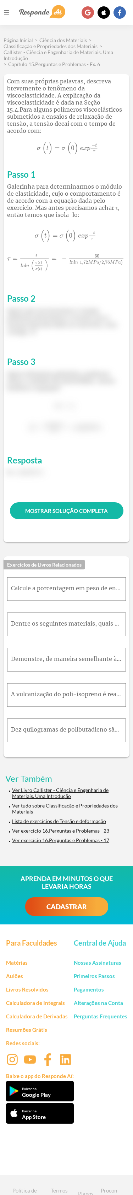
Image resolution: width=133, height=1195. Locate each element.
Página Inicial (18, 40)
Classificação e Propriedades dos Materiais (51, 46)
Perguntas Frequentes (100, 1016)
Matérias (17, 962)
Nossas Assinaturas (97, 962)
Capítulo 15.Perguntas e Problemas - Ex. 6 (54, 64)
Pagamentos (89, 989)
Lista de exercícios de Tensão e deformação (59, 821)
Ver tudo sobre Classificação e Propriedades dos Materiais (65, 809)
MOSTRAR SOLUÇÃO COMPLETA (66, 511)
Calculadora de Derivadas (37, 1016)
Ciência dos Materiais (63, 40)
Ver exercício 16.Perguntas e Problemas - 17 (60, 840)
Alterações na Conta (98, 1003)
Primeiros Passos (94, 976)
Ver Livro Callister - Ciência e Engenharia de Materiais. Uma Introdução (60, 793)
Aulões (14, 976)
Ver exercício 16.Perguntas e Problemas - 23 (60, 831)
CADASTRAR (66, 907)
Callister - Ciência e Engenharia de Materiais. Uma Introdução (58, 55)
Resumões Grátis (26, 1030)
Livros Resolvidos (27, 989)
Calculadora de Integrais (35, 1003)
